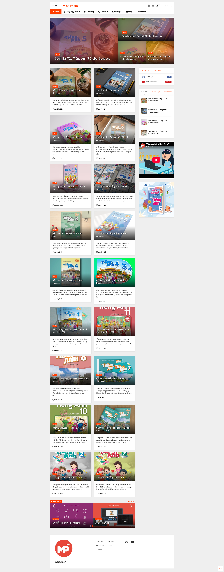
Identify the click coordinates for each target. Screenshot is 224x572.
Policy (100, 549)
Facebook (142, 12)
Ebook (124, 32)
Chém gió (117, 12)
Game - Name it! (102, 523)
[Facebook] (149, 6)
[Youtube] (153, 6)
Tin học (103, 12)
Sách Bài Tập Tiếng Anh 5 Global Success (82, 58)
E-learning (90, 12)
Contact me (99, 545)
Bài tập (58, 54)
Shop (130, 12)
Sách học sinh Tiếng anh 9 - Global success (159, 57)
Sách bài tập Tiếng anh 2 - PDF (110, 477)
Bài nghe (99, 276)
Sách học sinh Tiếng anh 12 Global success (142, 36)
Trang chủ (100, 541)
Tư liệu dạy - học (71, 12)
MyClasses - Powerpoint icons (66, 523)
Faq (111, 545)
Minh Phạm (70, 6)
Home (56, 12)
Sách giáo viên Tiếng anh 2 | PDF (67, 477)
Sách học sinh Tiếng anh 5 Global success (131, 57)
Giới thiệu (111, 541)
